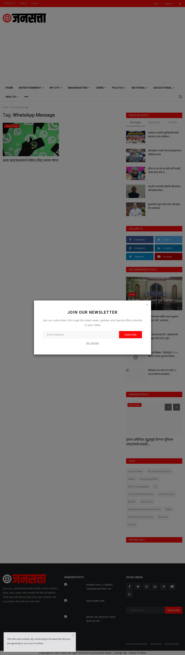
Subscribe (130, 334)
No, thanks (92, 343)
